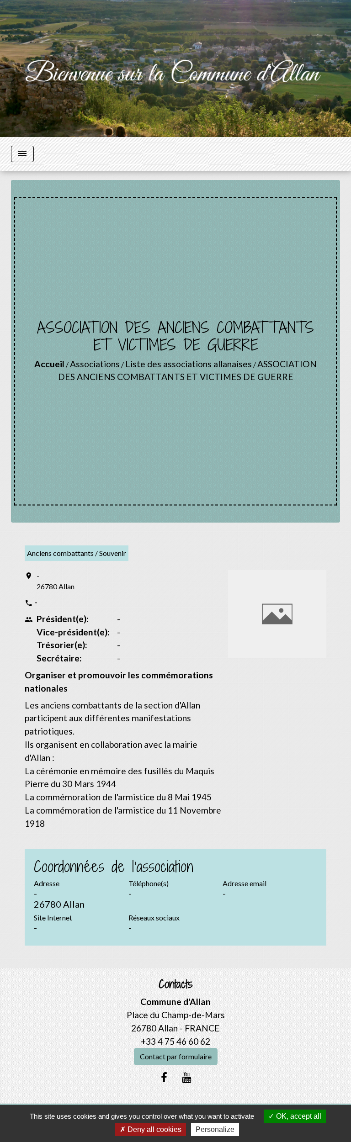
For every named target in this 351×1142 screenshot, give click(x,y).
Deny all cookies (153, 1129)
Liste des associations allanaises (188, 364)
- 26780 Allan (55, 581)
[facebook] (164, 1077)
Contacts (176, 984)
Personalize (215, 1129)
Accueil (49, 364)
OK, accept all (297, 1116)
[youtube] (187, 1077)
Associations (95, 364)
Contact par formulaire (176, 1056)
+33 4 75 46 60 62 (175, 1041)
